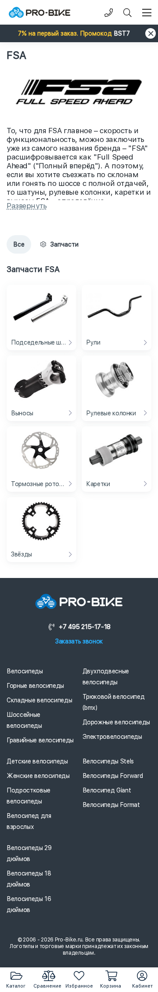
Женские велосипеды (38, 775)
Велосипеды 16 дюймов (29, 904)
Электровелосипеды (112, 736)
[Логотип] (39, 12)
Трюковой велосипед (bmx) (114, 702)
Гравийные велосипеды (40, 740)
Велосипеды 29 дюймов (29, 853)
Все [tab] (19, 244)
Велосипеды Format (111, 804)
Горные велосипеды (35, 685)
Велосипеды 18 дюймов (29, 879)
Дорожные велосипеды (116, 722)
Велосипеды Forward (113, 775)
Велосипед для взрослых (29, 821)
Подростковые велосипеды (28, 796)
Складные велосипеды (39, 700)
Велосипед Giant (107, 790)
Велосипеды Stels (108, 761)
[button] (79, 33)
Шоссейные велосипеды (24, 720)
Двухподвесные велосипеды (106, 677)
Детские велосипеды (37, 761)
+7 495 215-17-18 (85, 627)
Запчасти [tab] (64, 244)
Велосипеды (25, 671)
